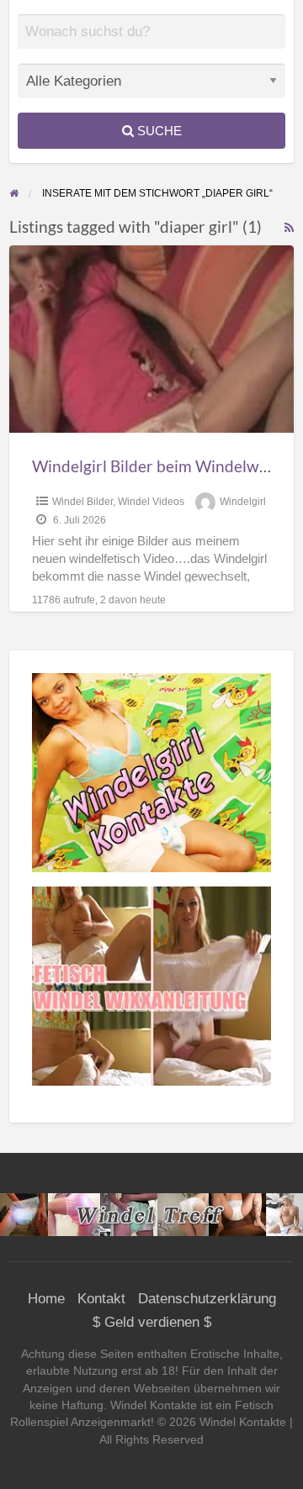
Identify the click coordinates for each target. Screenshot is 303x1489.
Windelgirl (243, 502)
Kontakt (101, 1299)
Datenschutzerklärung (207, 1299)
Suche (158, 131)
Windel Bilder (82, 502)
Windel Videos (151, 502)
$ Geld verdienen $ (152, 1322)
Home (46, 1299)
